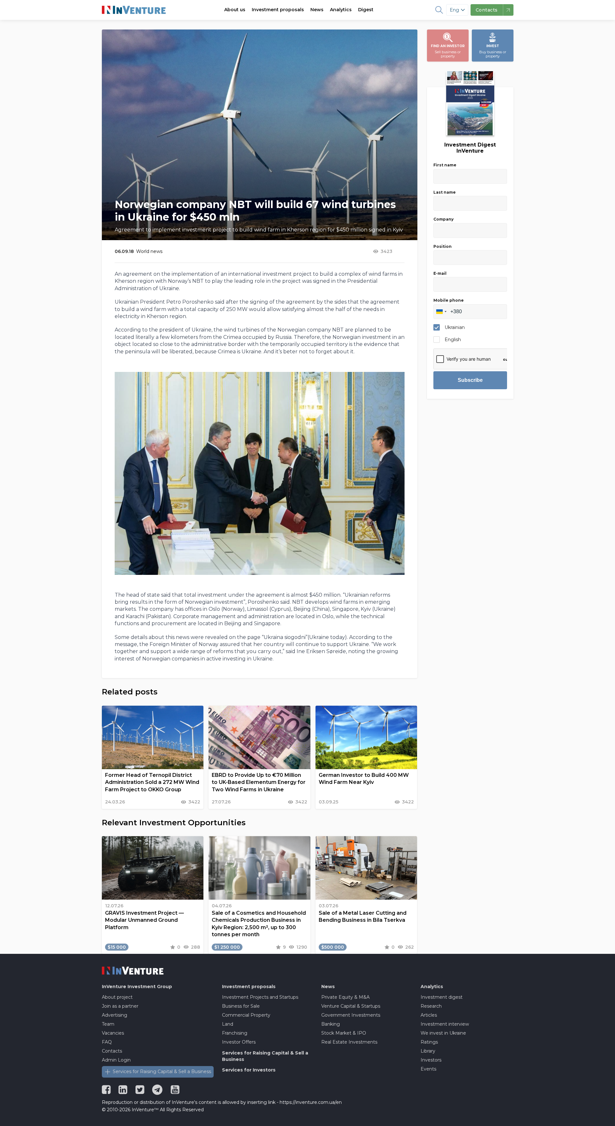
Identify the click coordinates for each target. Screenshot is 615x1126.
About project (117, 997)
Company (443, 219)
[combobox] (441, 312)
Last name (444, 192)
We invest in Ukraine (443, 1033)
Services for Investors (248, 1070)
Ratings (429, 1042)
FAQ (107, 1042)
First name (444, 165)
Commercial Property (246, 1015)
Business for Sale (241, 1006)
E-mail (440, 273)
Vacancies (113, 1033)
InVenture (137, 986)
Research (431, 1006)
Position (442, 246)
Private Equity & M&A (345, 997)
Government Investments (350, 1015)
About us (234, 10)
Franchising (234, 1033)
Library (428, 1051)
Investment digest (442, 997)
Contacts (112, 1051)
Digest (365, 10)
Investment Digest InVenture (470, 148)
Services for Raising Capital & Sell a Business (162, 1071)
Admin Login (116, 1060)
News (317, 10)
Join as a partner (120, 1006)
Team (108, 1024)
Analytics (341, 10)
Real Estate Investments (349, 1042)
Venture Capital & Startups (350, 1006)
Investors (431, 1060)
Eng (454, 10)
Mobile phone (448, 300)
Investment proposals (278, 10)
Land (227, 1024)
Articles (429, 1015)
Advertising (114, 1015)
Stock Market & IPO (343, 1033)
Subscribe (470, 380)
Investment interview (445, 1024)
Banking (330, 1024)
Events (428, 1069)
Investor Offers (239, 1042)
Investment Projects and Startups (260, 997)
